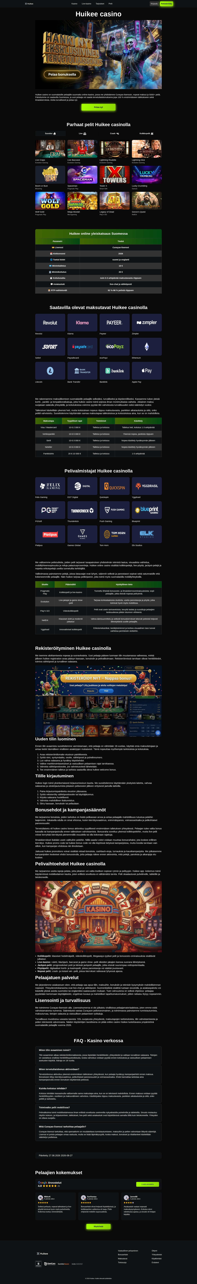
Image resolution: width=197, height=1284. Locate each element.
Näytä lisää (98, 1226)
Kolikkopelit (145, 133)
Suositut (48, 133)
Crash (112, 133)
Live (81, 133)
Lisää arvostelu (147, 1184)
